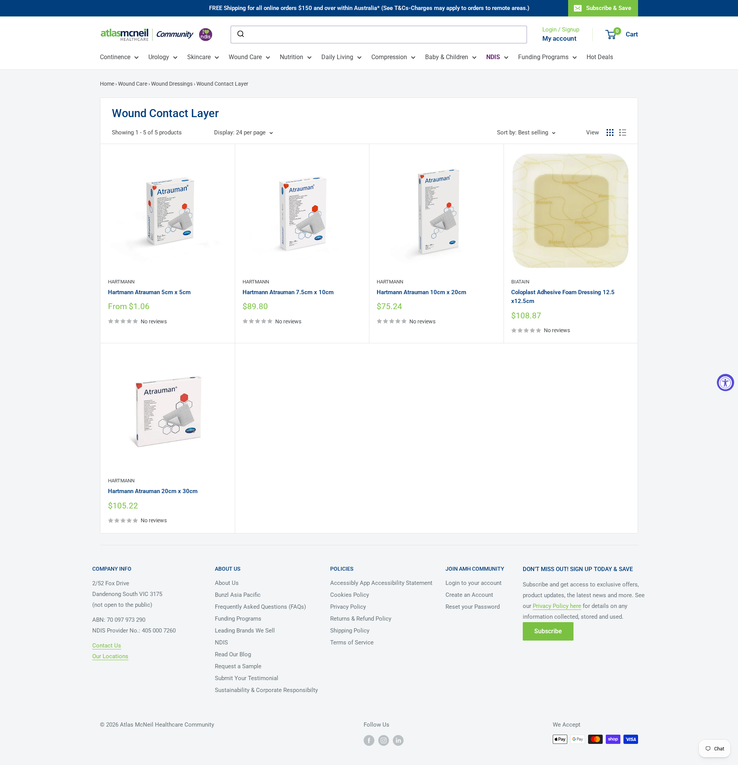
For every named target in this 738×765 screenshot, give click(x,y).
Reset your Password (472, 606)
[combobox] (379, 34)
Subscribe (548, 631)
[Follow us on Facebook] (369, 740)
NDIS (221, 642)
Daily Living (337, 57)
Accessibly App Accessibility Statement (381, 583)
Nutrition (291, 57)
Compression (389, 57)
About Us (227, 583)
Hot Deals (600, 57)
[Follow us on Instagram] (383, 740)
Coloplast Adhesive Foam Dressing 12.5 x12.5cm (563, 297)
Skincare (199, 57)
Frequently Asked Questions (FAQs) (260, 606)
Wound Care (245, 57)
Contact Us (106, 645)
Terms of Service (352, 642)
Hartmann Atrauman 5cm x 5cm (149, 292)
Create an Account (469, 594)
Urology (158, 57)
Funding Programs (543, 57)
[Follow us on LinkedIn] (398, 740)
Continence (115, 57)
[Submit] (240, 34)
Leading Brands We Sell (245, 630)
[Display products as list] (622, 132)
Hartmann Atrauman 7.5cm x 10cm (288, 292)
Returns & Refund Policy (360, 618)
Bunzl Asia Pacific (238, 594)
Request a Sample (238, 666)
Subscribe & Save (608, 8)
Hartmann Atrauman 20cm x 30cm (153, 491)
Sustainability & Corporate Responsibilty (266, 690)
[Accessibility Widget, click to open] (725, 382)
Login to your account (473, 583)
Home (107, 84)
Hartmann (121, 282)
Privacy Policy (348, 606)
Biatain (520, 282)
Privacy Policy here (557, 606)
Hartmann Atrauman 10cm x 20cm (421, 292)
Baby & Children (446, 57)
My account (559, 38)
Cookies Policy (349, 594)
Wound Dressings (172, 84)
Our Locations (110, 656)
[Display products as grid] (610, 132)
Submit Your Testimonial (246, 678)
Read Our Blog (233, 654)
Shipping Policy (349, 630)
